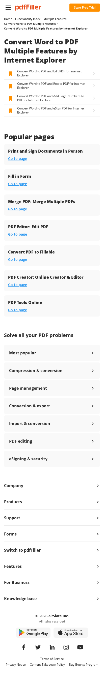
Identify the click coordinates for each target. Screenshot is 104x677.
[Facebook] (23, 647)
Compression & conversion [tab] (36, 370)
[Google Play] (33, 633)
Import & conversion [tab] (29, 423)
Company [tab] (13, 485)
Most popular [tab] (22, 353)
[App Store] (71, 633)
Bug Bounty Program (83, 664)
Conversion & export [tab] (29, 406)
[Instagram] (66, 647)
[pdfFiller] (28, 8)
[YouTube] (80, 647)
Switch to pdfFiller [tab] (22, 550)
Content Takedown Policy (47, 664)
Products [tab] (13, 501)
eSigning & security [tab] (28, 459)
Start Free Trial (84, 7)
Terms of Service (52, 659)
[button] (8, 8)
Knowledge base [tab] (20, 598)
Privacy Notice (16, 664)
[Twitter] (37, 647)
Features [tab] (13, 566)
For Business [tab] (17, 582)
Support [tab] (12, 518)
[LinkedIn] (52, 647)
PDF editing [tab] (20, 441)
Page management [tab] (28, 388)
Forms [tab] (10, 534)
